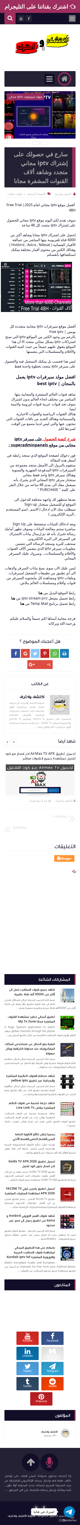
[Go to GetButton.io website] (69, 1520)
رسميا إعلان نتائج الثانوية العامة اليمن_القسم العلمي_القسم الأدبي (34, 1136)
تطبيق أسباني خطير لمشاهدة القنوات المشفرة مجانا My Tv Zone (31, 1019)
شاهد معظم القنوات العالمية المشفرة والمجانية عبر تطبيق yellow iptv (30, 1078)
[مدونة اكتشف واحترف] (42, 45)
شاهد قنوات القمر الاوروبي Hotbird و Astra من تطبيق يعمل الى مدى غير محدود (30, 1220)
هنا (40, 592)
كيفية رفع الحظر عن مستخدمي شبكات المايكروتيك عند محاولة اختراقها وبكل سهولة (30, 1049)
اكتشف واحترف (63, 801)
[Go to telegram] (69, 1511)
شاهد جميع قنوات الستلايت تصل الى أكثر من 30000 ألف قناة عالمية (32, 992)
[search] (10, 18)
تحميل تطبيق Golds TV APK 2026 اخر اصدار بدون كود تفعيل (31, 1163)
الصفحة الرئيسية (36, 194)
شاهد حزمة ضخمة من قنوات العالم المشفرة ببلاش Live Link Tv (32, 1105)
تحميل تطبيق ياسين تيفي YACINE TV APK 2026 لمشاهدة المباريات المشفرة (30, 1191)
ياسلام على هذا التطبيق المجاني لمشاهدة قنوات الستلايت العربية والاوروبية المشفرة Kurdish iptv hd (31, 1252)
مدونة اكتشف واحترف (21, 1516)
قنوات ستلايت (14, 194)
